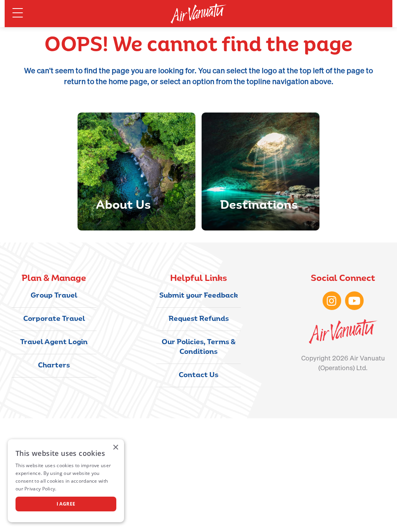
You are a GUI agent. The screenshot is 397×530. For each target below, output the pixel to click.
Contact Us (198, 375)
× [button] (115, 447)
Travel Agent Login (54, 342)
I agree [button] (66, 504)
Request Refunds (199, 319)
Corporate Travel (54, 319)
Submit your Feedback (198, 296)
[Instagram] (331, 300)
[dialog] (66, 480)
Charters (54, 365)
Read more (70, 488)
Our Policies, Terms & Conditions (199, 347)
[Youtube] (354, 300)
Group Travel (54, 296)
